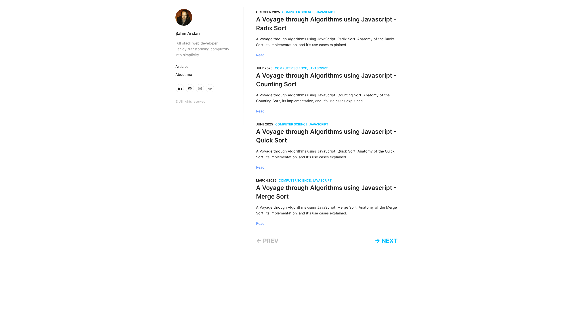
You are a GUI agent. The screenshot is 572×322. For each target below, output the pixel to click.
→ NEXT (386, 240)
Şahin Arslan (187, 33)
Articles (181, 66)
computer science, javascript (308, 12)
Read (260, 55)
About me (183, 74)
